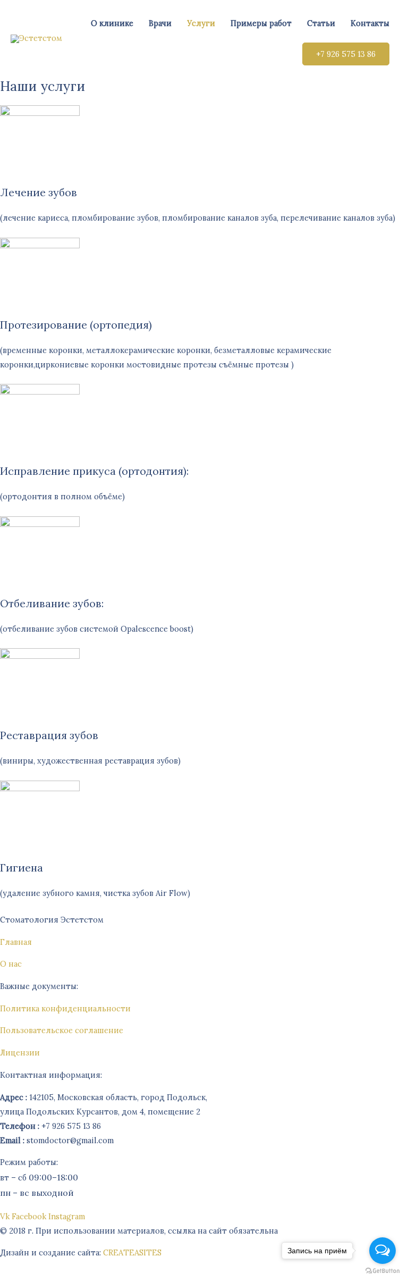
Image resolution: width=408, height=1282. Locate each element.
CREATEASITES (132, 1252)
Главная (16, 942)
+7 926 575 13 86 (346, 54)
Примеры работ (261, 23)
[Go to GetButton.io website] (383, 1271)
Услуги (201, 23)
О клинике (112, 23)
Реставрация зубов (49, 735)
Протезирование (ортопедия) (76, 324)
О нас (11, 964)
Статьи (321, 23)
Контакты (370, 23)
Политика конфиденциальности (65, 1008)
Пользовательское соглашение (61, 1030)
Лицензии (20, 1053)
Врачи (160, 23)
